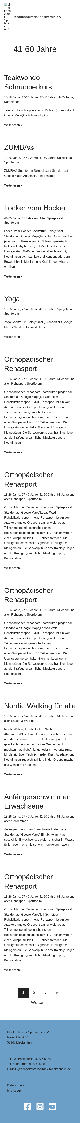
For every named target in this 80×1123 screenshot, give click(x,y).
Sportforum (11, 162)
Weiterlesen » (13, 125)
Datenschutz (15, 1085)
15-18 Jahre (12, 97)
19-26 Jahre (30, 97)
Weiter (40, 1002)
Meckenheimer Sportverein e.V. (38, 17)
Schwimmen (19, 821)
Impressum (15, 1090)
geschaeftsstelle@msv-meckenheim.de (44, 1069)
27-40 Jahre (47, 97)
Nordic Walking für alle (40, 706)
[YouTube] (52, 1106)
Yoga (12, 299)
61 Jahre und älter (34, 218)
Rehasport (18, 383)
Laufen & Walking (22, 720)
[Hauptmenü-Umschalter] (71, 17)
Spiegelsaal (64, 157)
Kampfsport (12, 102)
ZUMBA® (19, 147)
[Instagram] (40, 1106)
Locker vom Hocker (35, 208)
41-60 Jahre (65, 97)
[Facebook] (28, 1106)
